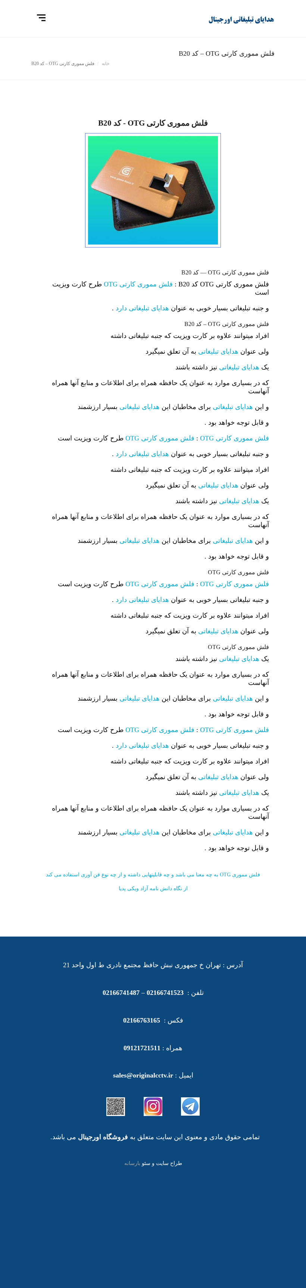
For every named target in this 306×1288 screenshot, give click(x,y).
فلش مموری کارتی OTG (138, 284)
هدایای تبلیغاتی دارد (142, 308)
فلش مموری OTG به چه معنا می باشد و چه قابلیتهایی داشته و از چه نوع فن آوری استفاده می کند (153, 874)
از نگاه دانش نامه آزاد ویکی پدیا (153, 888)
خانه (105, 63)
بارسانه (132, 1163)
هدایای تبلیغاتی (218, 351)
